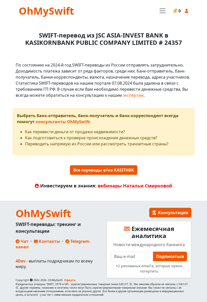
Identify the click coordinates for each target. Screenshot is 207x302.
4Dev (20, 261)
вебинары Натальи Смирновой (135, 186)
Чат (24, 241)
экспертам (133, 95)
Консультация (172, 212)
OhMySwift (46, 11)
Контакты (49, 241)
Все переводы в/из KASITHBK (103, 170)
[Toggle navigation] (162, 11)
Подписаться (170, 256)
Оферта (69, 280)
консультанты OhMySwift (62, 121)
